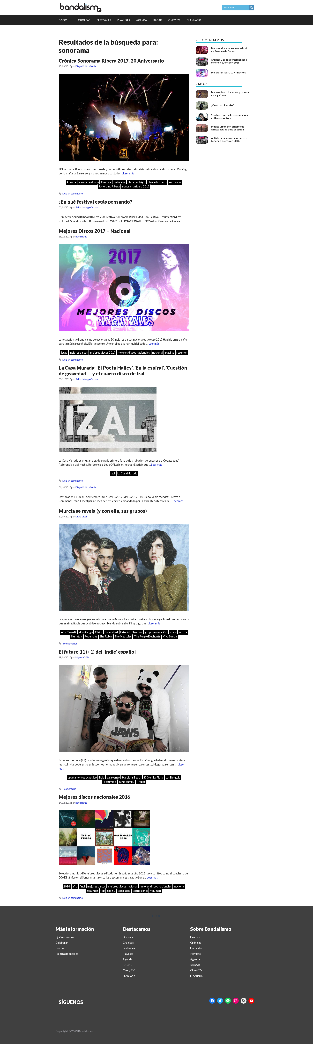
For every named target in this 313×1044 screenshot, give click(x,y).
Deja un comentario (72, 193)
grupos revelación (156, 632)
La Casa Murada (127, 473)
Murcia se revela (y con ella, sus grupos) (103, 511)
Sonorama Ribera (109, 186)
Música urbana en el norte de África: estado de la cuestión (227, 128)
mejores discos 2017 (102, 352)
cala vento (113, 777)
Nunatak (76, 636)
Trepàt (141, 781)
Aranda (71, 182)
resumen (181, 352)
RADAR (157, 20)
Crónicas (84, 20)
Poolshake (90, 636)
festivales (119, 182)
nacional (157, 352)
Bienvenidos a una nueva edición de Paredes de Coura (229, 50)
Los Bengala (172, 777)
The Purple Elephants (147, 636)
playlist (169, 352)
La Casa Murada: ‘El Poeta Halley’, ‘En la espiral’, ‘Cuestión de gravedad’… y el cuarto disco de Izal (123, 370)
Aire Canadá (68, 632)
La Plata (158, 777)
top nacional (140, 890)
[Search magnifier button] (251, 7)
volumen (155, 890)
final (82, 886)
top (102, 890)
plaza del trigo (136, 182)
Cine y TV (174, 20)
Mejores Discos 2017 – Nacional (95, 231)
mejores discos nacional (122, 886)
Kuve (173, 632)
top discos (124, 890)
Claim (98, 632)
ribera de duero (157, 182)
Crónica (106, 182)
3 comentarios (69, 643)
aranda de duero (88, 182)
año (74, 886)
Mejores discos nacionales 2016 (94, 797)
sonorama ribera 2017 (135, 186)
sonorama (175, 182)
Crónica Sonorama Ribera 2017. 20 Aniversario (111, 61)
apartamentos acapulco (82, 777)
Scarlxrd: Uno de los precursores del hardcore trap (229, 116)
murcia (183, 632)
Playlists (123, 20)
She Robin (106, 636)
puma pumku (126, 781)
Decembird (111, 632)
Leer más (128, 173)
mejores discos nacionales (134, 352)
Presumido (109, 781)
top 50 (111, 890)
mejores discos (78, 352)
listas (63, 352)
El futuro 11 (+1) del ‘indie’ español (97, 652)
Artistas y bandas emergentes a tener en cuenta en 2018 (229, 61)
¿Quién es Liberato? (222, 105)
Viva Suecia (170, 636)
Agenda (141, 20)
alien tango (86, 632)
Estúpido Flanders (131, 632)
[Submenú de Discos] (132, 937)
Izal (113, 473)
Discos (63, 20)
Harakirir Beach (132, 777)
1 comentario (69, 788)
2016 (66, 886)
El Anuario (193, 20)
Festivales (104, 20)
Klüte (147, 777)
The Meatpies (123, 636)
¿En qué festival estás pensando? (95, 202)
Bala (101, 777)
